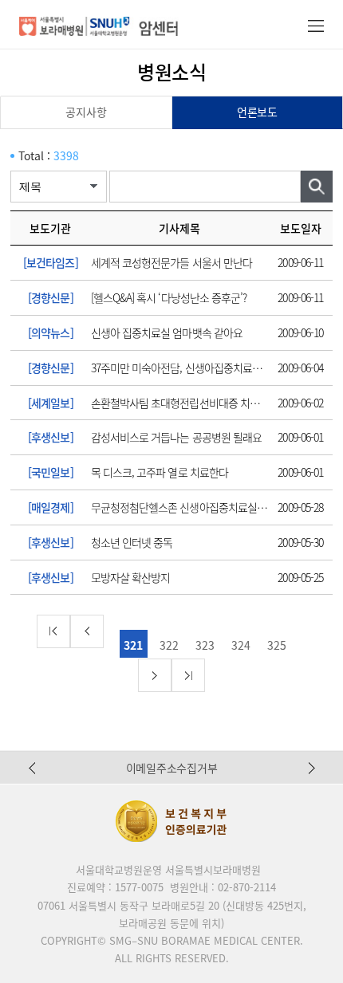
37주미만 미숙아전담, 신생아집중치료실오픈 (186, 368)
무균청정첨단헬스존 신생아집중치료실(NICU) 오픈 (198, 507)
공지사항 (85, 112)
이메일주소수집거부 (172, 768)
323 (205, 645)
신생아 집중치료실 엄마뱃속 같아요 (166, 332)
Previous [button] (31, 768)
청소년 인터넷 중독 (132, 542)
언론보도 (257, 112)
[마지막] (188, 675)
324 (240, 645)
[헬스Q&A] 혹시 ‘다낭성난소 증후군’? (168, 297)
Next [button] (311, 768)
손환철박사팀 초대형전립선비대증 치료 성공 (186, 403)
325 (276, 645)
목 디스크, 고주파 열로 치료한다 (159, 472)
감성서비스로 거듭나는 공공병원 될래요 (176, 437)
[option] (171, 768)
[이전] (87, 631)
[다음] (155, 675)
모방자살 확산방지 (130, 577)
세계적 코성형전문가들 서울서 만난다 (171, 262)
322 (169, 645)
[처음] (53, 631)
